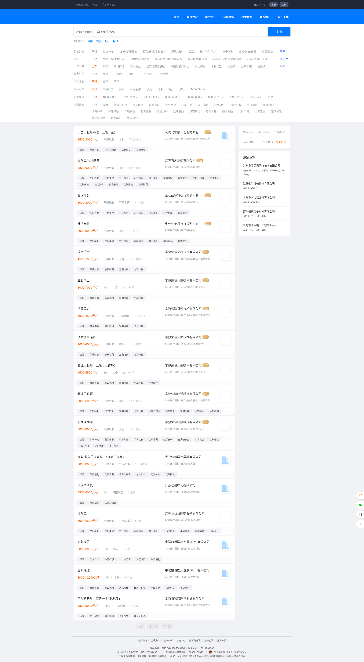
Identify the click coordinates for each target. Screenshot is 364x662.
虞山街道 (200, 66)
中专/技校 (135, 89)
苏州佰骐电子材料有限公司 (259, 211)
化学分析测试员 (139, 59)
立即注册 (281, 142)
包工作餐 (146, 111)
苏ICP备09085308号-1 (173, 648)
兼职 (116, 81)
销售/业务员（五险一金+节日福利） (102, 457)
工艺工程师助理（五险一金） (97, 132)
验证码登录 (264, 132)
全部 (94, 66)
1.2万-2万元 (237, 97)
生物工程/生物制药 (114, 59)
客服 (115, 41)
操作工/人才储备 (89, 160)
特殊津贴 (113, 111)
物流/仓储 (108, 51)
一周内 (131, 73)
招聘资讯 (228, 16)
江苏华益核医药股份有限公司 (185, 513)
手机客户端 (108, 4)
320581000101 (197, 652)
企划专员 (84, 541)
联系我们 (265, 16)
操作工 (82, 513)
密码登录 (248, 132)
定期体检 (211, 111)
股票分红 (219, 105)
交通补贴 (178, 111)
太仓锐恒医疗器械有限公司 (183, 457)
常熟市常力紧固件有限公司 (259, 197)
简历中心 (210, 16)
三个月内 (162, 73)
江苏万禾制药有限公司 (180, 160)
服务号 (261, 4)
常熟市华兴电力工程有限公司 (260, 225)
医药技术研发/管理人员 (168, 59)
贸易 (191, 51)
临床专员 (84, 195)
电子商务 (228, 51)
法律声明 (168, 640)
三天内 (118, 73)
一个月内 (146, 73)
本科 (160, 89)
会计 (107, 41)
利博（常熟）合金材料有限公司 (184, 132)
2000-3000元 (152, 97)
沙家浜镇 (246, 66)
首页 (176, 16)
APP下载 (283, 16)
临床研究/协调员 (197, 59)
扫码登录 (280, 132)
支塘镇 (231, 66)
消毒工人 (84, 308)
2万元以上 (256, 97)
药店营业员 (85, 485)
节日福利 (252, 105)
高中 (121, 89)
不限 (94, 51)
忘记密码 (248, 142)
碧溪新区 (135, 66)
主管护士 (84, 280)
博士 (182, 89)
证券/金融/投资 (128, 51)
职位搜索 (192, 16)
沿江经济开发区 (155, 66)
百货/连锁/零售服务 (154, 51)
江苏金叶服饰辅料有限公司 (259, 183)
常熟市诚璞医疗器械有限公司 (185, 598)
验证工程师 (85, 393)
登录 (273, 4)
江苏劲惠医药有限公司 (180, 485)
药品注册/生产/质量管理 (227, 59)
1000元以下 (110, 97)
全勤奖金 (260, 111)
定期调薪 (116, 117)
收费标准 (247, 16)
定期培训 (268, 105)
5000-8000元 (194, 97)
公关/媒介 (267, 51)
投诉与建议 (195, 640)
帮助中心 (180, 640)
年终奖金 (170, 105)
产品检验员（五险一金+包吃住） (100, 598)
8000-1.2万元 (216, 97)
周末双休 (138, 105)
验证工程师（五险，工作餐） (97, 365)
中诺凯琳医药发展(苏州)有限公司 (187, 541)
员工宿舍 (203, 105)
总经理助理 (85, 422)
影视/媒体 (177, 51)
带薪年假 (236, 105)
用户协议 (208, 640)
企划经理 (84, 570)
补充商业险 (98, 117)
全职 (105, 81)
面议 (270, 97)
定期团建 (276, 111)
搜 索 (279, 31)
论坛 (95, 4)
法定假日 (154, 105)
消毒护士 (84, 252)
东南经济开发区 (180, 66)
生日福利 (132, 117)
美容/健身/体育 (247, 51)
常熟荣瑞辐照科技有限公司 (183, 393)
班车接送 (195, 111)
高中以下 (108, 89)
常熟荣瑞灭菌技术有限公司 (183, 252)
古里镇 (261, 66)
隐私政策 (221, 640)
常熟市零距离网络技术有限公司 (261, 165)
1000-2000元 (130, 97)
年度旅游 (162, 111)
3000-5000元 (173, 97)
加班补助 (187, 105)
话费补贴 (97, 111)
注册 (284, 4)
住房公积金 (120, 105)
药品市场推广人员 (257, 59)
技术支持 (84, 223)
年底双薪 (129, 111)
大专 (149, 89)
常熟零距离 (82, 4)
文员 (99, 41)
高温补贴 (227, 111)
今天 (105, 73)
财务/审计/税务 (208, 51)
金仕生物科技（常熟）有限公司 (184, 195)
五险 (105, 105)
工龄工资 (243, 111)
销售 (90, 41)
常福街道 (216, 66)
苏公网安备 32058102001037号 (230, 651)
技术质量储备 (87, 337)
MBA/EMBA (198, 89)
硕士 (171, 89)
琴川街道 (119, 66)
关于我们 (142, 640)
